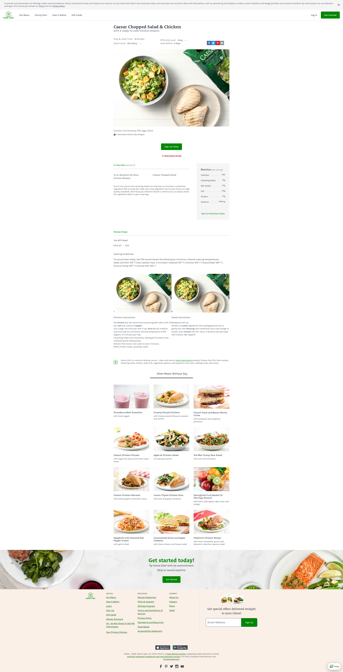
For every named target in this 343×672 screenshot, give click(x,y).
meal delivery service (176, 654)
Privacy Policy (59, 6)
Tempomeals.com (171, 659)
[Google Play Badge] (180, 647)
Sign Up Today (171, 146)
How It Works (112, 601)
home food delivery (184, 360)
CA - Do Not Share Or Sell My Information (120, 625)
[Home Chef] (8, 15)
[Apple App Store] (162, 647)
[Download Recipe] (227, 43)
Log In (314, 15)
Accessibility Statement (150, 631)
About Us (173, 597)
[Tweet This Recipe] (213, 43)
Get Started (330, 15)
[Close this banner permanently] (338, 5)
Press (172, 606)
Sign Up (110, 610)
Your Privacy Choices (116, 632)
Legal (172, 610)
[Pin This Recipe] (217, 43)
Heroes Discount (114, 619)
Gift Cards (111, 614)
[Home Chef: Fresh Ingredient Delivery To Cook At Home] (90, 597)
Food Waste (143, 626)
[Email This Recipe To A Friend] (222, 43)
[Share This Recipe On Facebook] (209, 43)
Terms (41, 6)
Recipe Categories (147, 597)
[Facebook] (160, 666)
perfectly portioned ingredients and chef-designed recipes (153, 656)
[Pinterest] (166, 666)
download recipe (172, 155)
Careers (173, 601)
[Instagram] (176, 666)
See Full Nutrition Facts (213, 213)
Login (109, 606)
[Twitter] (171, 666)
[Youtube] (182, 666)
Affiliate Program (146, 606)
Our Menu (111, 597)
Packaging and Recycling (150, 622)
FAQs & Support (146, 601)
